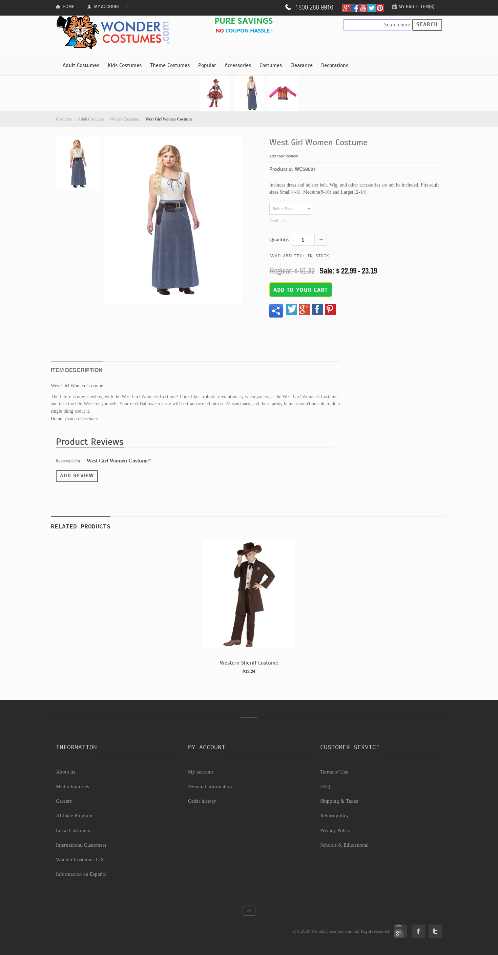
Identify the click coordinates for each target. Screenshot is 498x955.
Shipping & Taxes (339, 801)
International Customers (81, 845)
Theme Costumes (170, 65)
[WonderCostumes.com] (115, 32)
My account (200, 772)
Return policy (334, 815)
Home (69, 6)
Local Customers (73, 830)
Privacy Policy (335, 830)
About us (65, 772)
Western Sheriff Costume (249, 662)
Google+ (400, 931)
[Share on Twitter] (291, 309)
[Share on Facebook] (317, 309)
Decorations (334, 65)
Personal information (210, 786)
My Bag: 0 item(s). (417, 6)
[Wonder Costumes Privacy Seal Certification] (83, 927)
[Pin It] (330, 309)
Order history (202, 801)
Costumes (271, 65)
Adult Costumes (81, 65)
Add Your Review (283, 156)
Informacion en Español (81, 874)
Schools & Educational (344, 845)
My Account (107, 6)
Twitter (435, 931)
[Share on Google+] (304, 309)
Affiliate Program (74, 815)
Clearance (301, 65)
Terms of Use (334, 772)
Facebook (418, 931)
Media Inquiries (72, 786)
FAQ (325, 786)
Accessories (238, 65)
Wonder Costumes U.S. (80, 859)
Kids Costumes (125, 65)
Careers (64, 801)
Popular (207, 65)
